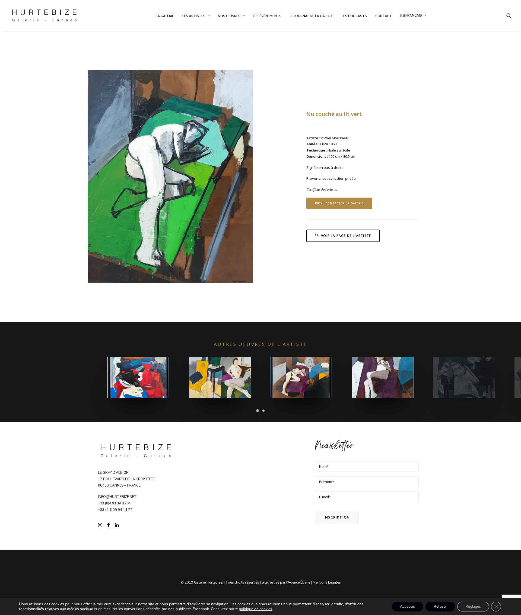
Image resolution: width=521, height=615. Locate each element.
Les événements (267, 16)
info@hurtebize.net (117, 496)
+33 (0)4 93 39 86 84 (114, 503)
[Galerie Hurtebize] (44, 15)
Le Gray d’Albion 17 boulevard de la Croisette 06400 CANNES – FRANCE (126, 479)
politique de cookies (255, 608)
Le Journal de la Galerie (311, 16)
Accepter (407, 606)
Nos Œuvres (229, 16)
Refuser (440, 606)
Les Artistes (193, 16)
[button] (508, 15)
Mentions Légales (327, 582)
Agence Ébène (299, 582)
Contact (383, 16)
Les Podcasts (354, 16)
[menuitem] (165, 16)
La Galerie (165, 16)
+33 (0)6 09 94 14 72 (115, 509)
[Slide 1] (257, 410)
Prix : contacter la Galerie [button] (339, 203)
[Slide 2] (263, 410)
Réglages (473, 606)
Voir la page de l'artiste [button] (346, 235)
